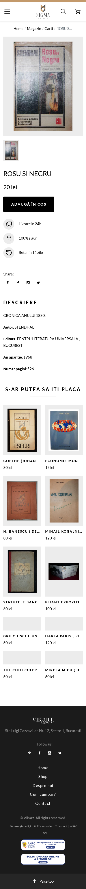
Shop (43, 776)
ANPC (73, 826)
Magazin (34, 28)
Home (18, 28)
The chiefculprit (22, 670)
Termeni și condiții (20, 826)
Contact (42, 803)
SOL (45, 833)
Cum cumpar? (43, 794)
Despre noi (43, 785)
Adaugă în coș (28, 204)
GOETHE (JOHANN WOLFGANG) (34, 461)
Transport (61, 826)
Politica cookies (43, 826)
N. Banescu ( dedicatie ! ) (30, 531)
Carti (49, 28)
